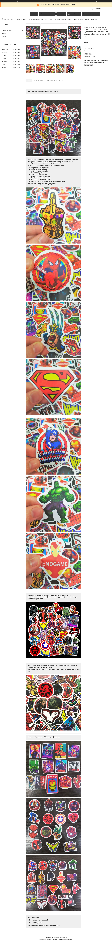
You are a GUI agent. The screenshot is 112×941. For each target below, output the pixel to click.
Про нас (4, 33)
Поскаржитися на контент (50, 939)
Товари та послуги (46, 14)
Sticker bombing (21, 19)
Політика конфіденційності (66, 939)
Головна (34, 14)
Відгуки (4, 36)
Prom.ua (64, 937)
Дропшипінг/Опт (73, 14)
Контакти (61, 14)
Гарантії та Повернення (90, 14)
